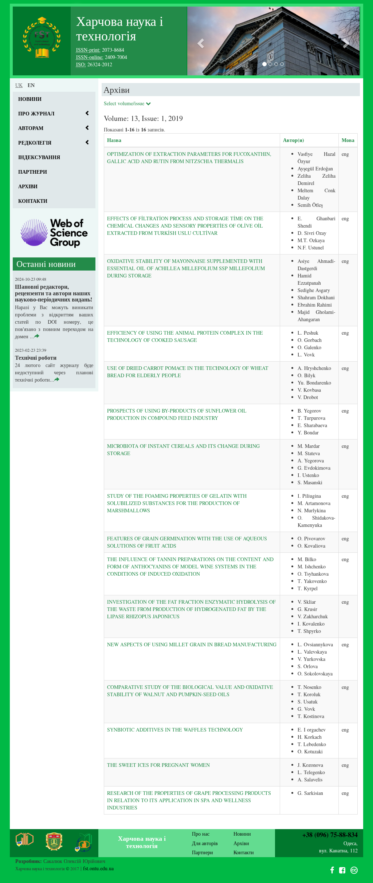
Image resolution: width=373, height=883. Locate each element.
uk (19, 85)
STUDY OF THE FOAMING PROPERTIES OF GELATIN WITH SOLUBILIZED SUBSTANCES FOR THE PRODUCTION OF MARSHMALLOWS (177, 503)
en (31, 85)
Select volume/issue (125, 103)
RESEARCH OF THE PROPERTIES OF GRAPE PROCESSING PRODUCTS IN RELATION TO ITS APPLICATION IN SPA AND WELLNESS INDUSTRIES (189, 800)
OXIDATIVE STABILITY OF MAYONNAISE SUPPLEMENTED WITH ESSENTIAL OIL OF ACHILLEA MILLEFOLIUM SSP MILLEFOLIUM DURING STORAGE (186, 268)
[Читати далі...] (36, 336)
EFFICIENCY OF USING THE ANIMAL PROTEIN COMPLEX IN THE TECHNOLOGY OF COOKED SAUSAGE (185, 336)
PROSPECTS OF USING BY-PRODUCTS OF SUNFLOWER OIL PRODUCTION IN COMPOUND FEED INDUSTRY (177, 414)
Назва (114, 140)
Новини (30, 99)
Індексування (39, 157)
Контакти (32, 201)
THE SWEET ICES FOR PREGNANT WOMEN (158, 764)
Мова (348, 140)
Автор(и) (293, 140)
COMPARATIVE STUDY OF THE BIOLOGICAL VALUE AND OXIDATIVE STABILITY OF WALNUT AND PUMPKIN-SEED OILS (190, 690)
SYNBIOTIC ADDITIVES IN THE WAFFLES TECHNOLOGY (175, 729)
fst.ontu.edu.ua (98, 868)
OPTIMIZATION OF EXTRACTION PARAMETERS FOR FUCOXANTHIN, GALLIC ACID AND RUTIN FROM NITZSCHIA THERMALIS (189, 157)
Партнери (32, 172)
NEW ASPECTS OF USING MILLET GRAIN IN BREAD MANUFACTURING (191, 644)
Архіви (28, 186)
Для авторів (205, 843)
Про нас (200, 833)
